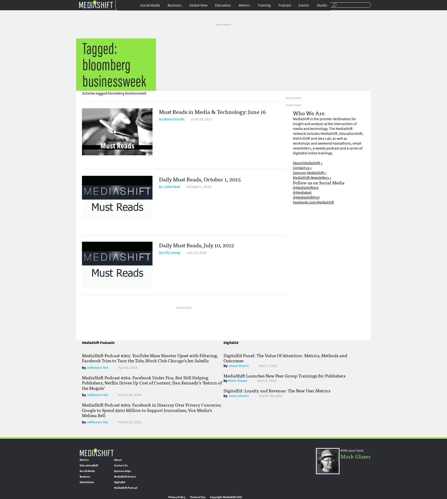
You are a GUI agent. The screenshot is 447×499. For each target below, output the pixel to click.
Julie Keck (172, 186)
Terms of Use (197, 497)
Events (304, 5)
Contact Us (121, 465)
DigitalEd (119, 482)
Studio (322, 5)
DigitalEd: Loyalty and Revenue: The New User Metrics (277, 390)
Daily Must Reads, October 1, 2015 (200, 178)
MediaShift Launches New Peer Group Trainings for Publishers (284, 375)
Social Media (150, 5)
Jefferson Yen (97, 367)
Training (264, 5)
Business (175, 5)
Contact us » (302, 167)
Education (223, 5)
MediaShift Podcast (126, 488)
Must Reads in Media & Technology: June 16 (212, 111)
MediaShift (97, 452)
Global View (198, 5)
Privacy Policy (176, 497)
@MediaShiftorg (305, 187)
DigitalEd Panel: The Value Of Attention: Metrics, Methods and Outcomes (285, 358)
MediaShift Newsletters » (312, 177)
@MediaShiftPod (306, 197)
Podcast (284, 5)
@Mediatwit (302, 192)
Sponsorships (122, 471)
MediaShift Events (125, 477)
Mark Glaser (237, 380)
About (118, 460)
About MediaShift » (307, 162)
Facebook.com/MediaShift (313, 202)
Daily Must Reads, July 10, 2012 (196, 244)
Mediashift (96, 4)
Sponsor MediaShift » (309, 172)
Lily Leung (172, 252)
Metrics (244, 5)
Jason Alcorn (238, 365)
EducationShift (89, 465)
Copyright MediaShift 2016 (226, 497)
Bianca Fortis (174, 119)
